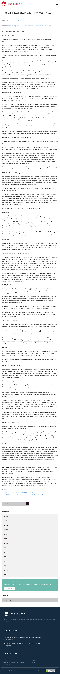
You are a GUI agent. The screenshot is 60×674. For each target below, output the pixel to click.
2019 (5, 548)
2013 (5, 575)
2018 (5, 490)
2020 (6, 543)
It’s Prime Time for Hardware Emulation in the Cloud (18, 492)
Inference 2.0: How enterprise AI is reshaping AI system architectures (23, 643)
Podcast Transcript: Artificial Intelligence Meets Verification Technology (23, 494)
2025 (6, 521)
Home (5, 660)
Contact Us (9, 588)
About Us (32, 660)
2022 (6, 534)
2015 (5, 566)
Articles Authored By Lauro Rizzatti (14, 662)
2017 (5, 557)
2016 (5, 561)
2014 (6, 570)
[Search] (27, 504)
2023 (6, 530)
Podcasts (32, 662)
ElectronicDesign (12, 25)
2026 (6, 516)
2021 (5, 539)
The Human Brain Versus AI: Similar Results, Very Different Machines (22, 637)
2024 (6, 525)
